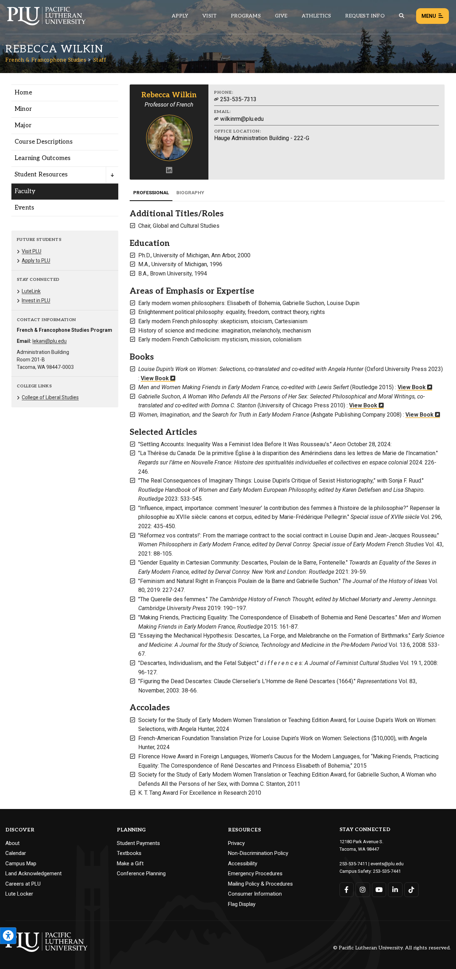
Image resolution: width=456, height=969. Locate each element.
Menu (428, 16)
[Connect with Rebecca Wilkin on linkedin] (169, 170)
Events (24, 207)
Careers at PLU (23, 884)
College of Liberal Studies (50, 397)
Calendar (15, 853)
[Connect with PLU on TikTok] (411, 889)
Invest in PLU (36, 300)
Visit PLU (31, 251)
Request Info (364, 16)
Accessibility (242, 863)
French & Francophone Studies (45, 60)
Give (281, 16)
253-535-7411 (353, 863)
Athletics (316, 16)
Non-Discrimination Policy (258, 853)
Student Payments (138, 843)
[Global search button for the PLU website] (401, 16)
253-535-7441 (387, 871)
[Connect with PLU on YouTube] (379, 889)
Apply (180, 16)
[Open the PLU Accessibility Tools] (8, 935)
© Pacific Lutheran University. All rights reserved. (392, 948)
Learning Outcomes (43, 158)
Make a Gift (130, 863)
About (12, 843)
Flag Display (241, 904)
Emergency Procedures (255, 873)
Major (23, 125)
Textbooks (129, 853)
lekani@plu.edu (49, 341)
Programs (246, 16)
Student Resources (41, 174)
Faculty (25, 191)
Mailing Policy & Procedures (260, 884)
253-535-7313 (237, 99)
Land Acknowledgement (33, 873)
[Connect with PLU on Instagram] (363, 889)
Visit (209, 16)
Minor (23, 109)
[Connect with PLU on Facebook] (347, 889)
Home (23, 92)
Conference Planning (141, 873)
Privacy (236, 843)
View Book (155, 378)
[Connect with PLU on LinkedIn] (395, 889)
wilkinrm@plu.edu (241, 118)
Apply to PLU (36, 260)
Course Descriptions (44, 141)
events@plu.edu (387, 863)
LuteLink (31, 291)
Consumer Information (255, 894)
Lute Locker (19, 894)
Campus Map (20, 863)
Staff (100, 60)
